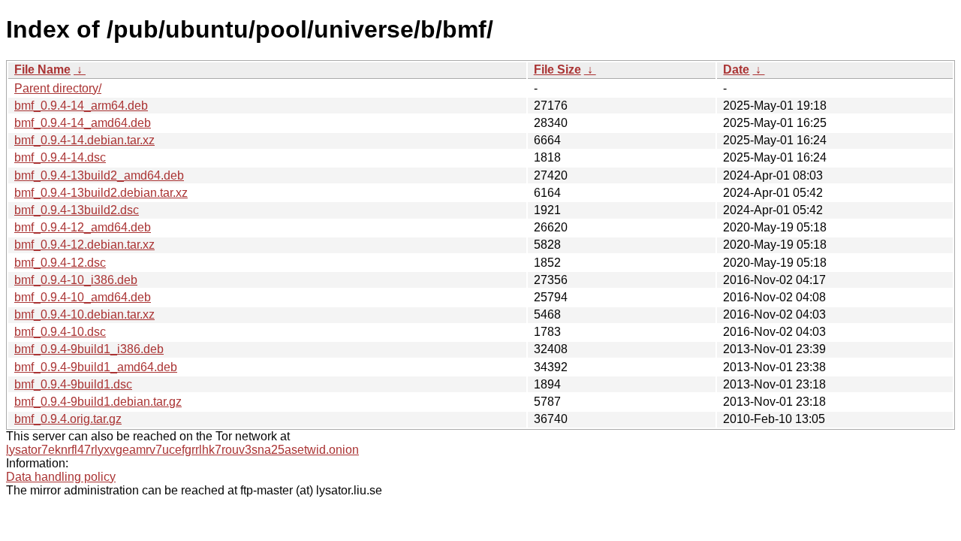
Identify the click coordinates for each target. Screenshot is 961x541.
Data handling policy (61, 476)
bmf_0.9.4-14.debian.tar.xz (84, 140)
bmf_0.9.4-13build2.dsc (76, 210)
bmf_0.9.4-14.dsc (60, 157)
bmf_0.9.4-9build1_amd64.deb (95, 367)
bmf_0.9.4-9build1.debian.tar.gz (98, 401)
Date (736, 69)
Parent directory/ (57, 88)
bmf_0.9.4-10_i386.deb (75, 280)
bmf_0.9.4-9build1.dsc (73, 384)
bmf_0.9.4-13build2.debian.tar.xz (101, 192)
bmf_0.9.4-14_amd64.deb (82, 122)
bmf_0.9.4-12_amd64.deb (82, 227)
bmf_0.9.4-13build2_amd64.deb (99, 175)
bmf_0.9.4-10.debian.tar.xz (84, 314)
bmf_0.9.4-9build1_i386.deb (89, 349)
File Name (42, 69)
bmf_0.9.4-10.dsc (60, 331)
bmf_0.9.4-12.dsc (60, 262)
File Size (557, 69)
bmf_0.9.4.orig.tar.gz (68, 419)
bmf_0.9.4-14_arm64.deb (81, 105)
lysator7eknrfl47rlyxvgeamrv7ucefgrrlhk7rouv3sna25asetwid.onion (182, 449)
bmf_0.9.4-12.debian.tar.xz (84, 244)
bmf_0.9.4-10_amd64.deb (82, 297)
